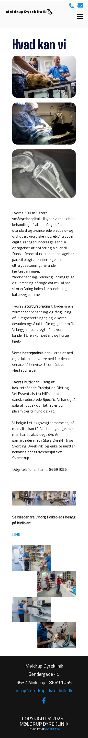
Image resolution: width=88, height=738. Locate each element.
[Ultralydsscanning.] (44, 77)
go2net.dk (53, 729)
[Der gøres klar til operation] (44, 124)
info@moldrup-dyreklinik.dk (44, 690)
